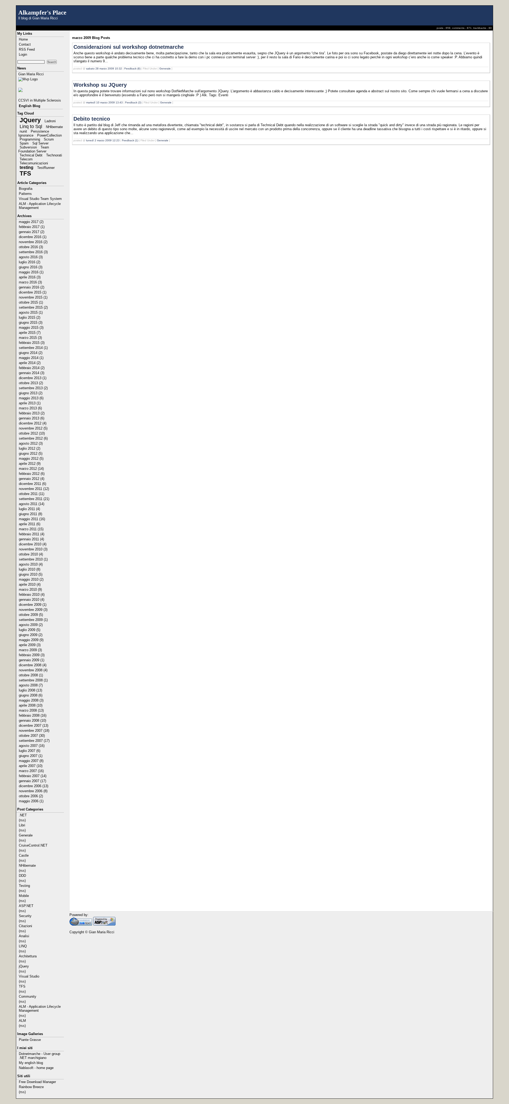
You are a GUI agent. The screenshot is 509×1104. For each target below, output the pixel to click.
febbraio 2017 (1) (32, 227)
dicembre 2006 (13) (33, 786)
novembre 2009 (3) (33, 610)
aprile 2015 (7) (30, 333)
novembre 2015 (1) (33, 297)
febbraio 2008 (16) (32, 715)
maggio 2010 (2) (31, 579)
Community (27, 996)
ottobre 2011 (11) (31, 494)
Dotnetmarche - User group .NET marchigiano (39, 1056)
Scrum (49, 139)
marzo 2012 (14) (31, 469)
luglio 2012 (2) (29, 448)
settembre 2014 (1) (33, 348)
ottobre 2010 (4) (31, 554)
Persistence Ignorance (33, 133)
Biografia (25, 189)
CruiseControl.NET (33, 845)
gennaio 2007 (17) (32, 781)
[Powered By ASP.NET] (104, 924)
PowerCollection (49, 135)
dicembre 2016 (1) (32, 237)
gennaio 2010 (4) (31, 600)
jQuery (24, 966)
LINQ (23, 946)
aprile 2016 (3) (30, 277)
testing (26, 167)
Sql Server (40, 143)
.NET (23, 815)
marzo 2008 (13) (31, 710)
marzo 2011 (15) (31, 529)
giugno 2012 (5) (30, 453)
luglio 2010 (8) (29, 569)
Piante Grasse (30, 1040)
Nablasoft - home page (36, 1068)
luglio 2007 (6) (29, 751)
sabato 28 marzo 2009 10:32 (104, 68)
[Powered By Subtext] (80, 924)
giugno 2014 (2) (30, 353)
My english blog (31, 1063)
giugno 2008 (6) (30, 695)
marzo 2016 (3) (30, 282)
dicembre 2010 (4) (32, 544)
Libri (22, 825)
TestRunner (46, 168)
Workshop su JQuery (100, 85)
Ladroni (50, 121)
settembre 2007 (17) (34, 741)
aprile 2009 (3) (30, 645)
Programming (30, 139)
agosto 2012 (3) (31, 443)
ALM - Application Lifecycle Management (40, 206)
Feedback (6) (132, 68)
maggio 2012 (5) (31, 459)
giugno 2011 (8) (30, 514)
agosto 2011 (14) (31, 504)
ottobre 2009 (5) (31, 615)
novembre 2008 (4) (33, 670)
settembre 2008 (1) (33, 680)
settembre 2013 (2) (33, 388)
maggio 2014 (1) (31, 358)
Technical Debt (31, 155)
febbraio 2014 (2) (32, 368)
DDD (22, 876)
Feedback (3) (133, 102)
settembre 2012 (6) (33, 438)
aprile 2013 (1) (30, 403)
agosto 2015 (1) (31, 312)
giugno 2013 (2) (30, 393)
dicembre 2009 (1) (32, 605)
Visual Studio (29, 976)
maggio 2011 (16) (32, 519)
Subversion (28, 147)
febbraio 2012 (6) (32, 474)
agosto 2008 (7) (31, 685)
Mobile (24, 896)
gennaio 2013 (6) (31, 418)
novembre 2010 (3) (33, 549)
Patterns (25, 194)
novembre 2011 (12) (34, 489)
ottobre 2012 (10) (32, 433)
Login (23, 54)
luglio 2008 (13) (30, 690)
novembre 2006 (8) (33, 791)
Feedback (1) (130, 140)
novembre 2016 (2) (33, 242)
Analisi (24, 936)
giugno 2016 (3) (30, 267)
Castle (24, 855)
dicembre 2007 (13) (33, 726)
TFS (25, 173)
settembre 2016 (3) (33, 252)
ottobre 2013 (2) (31, 383)
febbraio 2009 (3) (32, 655)
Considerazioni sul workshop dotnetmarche (128, 47)
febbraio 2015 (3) (32, 343)
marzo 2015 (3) (30, 338)
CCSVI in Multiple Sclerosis (39, 100)
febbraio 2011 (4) (31, 534)
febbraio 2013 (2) (32, 413)
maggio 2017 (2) (31, 222)
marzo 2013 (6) (30, 408)
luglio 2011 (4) (29, 509)
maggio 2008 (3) (31, 700)
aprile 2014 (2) (30, 363)
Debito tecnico (91, 119)
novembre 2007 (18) (34, 731)
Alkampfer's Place (42, 12)
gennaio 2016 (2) (31, 287)
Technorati (54, 155)
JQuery (30, 120)
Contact (25, 44)
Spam (24, 143)
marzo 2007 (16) (31, 771)
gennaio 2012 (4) (31, 479)
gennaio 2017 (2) (31, 232)
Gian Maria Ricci (31, 74)
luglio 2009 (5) (29, 630)
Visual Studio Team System (40, 199)
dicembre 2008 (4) (32, 665)
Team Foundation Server (33, 149)
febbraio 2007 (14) (32, 776)
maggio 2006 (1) (31, 801)
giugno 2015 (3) (30, 323)
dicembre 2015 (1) (32, 292)
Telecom (26, 159)
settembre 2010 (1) (33, 559)
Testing (24, 886)
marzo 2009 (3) (30, 650)
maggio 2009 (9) (31, 640)
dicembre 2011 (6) (32, 484)
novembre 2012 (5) (33, 428)
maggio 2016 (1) (31, 272)
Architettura (28, 956)
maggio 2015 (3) (31, 328)
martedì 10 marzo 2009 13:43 (104, 102)
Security (25, 916)
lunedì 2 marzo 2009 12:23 (103, 140)
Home (23, 39)
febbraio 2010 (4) (32, 595)
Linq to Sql (31, 126)
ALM (22, 1021)
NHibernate (54, 127)
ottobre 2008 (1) (31, 675)
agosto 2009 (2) (31, 625)
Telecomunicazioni (34, 163)
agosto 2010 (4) (31, 564)
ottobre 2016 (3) (31, 247)
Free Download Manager (37, 1082)
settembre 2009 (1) (33, 620)
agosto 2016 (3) (31, 257)
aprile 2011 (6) (29, 524)
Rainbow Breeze (31, 1087)
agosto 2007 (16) (32, 746)
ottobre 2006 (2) (31, 796)
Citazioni (25, 926)
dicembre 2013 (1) (32, 378)
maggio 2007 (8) (31, 761)
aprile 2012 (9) (30, 464)
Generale (26, 835)
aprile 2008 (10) (30, 705)
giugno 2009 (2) (30, 635)
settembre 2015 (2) (33, 307)
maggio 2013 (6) (31, 398)
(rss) (22, 820)
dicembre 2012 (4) (32, 423)
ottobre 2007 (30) (32, 736)
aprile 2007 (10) (30, 766)
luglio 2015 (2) (29, 317)
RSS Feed (27, 49)
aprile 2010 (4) (30, 584)
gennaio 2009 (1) (31, 660)
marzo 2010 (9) (30, 590)
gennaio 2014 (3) (31, 373)
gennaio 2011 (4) (31, 539)
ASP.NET (26, 906)
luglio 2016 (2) (29, 262)
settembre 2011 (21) (34, 499)
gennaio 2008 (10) (32, 720)
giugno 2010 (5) (30, 574)
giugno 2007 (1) (30, 756)
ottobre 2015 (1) (31, 302)
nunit (23, 131)
